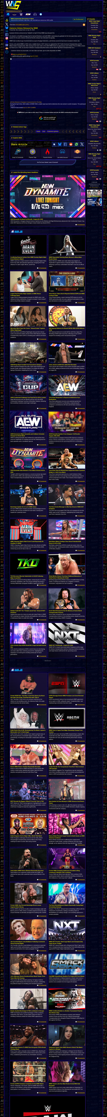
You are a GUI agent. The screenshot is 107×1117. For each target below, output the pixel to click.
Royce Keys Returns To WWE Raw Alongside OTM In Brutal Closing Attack (28, 1048)
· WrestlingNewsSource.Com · (13, 11)
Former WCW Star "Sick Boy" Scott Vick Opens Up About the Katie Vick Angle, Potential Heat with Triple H (27, 696)
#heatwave (94, 54)
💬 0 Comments (80, 224)
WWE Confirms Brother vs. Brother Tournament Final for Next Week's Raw (65, 1011)
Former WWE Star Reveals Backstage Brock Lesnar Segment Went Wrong (25, 906)
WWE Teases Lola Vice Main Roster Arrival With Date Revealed (64, 1084)
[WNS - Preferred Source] (47, 118)
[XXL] (27, 24)
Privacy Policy (95, 187)
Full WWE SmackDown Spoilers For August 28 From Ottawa (66, 976)
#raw (94, 44)
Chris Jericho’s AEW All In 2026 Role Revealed (62, 364)
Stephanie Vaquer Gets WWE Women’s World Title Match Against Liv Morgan (65, 1048)
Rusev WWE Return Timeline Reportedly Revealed (25, 766)
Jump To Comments (17, 157)
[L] (22, 24)
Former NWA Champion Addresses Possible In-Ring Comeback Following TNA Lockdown (64, 871)
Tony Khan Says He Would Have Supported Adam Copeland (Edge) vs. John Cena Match (67, 471)
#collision (94, 79)
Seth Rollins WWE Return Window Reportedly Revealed (26, 870)
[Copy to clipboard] (54, 144)
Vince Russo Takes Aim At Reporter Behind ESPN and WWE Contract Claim (67, 294)
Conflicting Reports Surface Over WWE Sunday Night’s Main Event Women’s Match (28, 258)
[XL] (24, 24)
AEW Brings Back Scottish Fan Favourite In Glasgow (26, 364)
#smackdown (94, 29)
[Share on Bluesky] (59, 144)
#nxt (43, 131)
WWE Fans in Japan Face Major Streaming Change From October (66, 731)
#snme (94, 92)
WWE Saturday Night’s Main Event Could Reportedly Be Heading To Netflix (27, 542)
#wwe (38, 131)
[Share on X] (82, 144)
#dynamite (94, 67)
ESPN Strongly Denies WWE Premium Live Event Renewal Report (66, 696)
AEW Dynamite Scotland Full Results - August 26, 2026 (26, 219)
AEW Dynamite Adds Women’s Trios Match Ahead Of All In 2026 (27, 471)
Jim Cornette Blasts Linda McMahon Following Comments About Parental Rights (27, 942)
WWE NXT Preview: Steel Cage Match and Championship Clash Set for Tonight (66, 942)
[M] (21, 24)
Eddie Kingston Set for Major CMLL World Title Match (26, 836)
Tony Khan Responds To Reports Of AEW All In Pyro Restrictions (64, 398)
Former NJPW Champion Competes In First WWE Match (27, 1083)
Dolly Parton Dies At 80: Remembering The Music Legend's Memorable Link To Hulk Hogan (28, 731)
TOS (90, 187)
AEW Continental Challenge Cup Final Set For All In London (28, 397)
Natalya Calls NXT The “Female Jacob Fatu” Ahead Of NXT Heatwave (27, 611)
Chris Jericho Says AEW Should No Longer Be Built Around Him (28, 646)
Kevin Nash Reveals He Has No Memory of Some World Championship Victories (65, 611)
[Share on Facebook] (65, 144)
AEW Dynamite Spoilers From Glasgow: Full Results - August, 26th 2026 (65, 434)
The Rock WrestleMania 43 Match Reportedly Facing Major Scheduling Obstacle (66, 906)
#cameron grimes (52, 131)
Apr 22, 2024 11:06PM (29, 107)
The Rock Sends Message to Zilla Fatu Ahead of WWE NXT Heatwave (66, 507)
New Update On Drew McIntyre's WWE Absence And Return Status (66, 802)
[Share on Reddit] (70, 144)
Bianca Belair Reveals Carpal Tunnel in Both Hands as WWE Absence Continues (67, 836)
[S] (19, 24)
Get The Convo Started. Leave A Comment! (47, 162)
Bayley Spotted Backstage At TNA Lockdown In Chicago (27, 1011)
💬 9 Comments (41, 950)
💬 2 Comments (41, 339)
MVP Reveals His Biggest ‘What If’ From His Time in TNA (27, 801)
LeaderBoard (77, 157)
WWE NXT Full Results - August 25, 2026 (61, 645)
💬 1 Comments (41, 302)
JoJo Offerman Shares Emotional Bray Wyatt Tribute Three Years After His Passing (27, 977)
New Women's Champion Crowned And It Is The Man (27, 102)
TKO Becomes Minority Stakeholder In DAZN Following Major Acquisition (26, 577)
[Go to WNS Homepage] (14, 5)
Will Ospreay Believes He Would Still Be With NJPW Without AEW (66, 329)
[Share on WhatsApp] (76, 144)
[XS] (17, 24)
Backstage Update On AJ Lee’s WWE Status (23, 507)
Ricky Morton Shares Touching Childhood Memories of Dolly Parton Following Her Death (65, 577)
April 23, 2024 (34, 56)
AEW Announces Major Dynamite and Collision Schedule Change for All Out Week (27, 434)
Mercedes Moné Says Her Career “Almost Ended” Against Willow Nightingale (27, 329)
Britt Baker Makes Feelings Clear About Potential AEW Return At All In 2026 (65, 542)
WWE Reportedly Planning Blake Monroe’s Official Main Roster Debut (65, 258)
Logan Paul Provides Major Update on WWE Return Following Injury (25, 294)
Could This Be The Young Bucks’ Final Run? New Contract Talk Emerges (66, 767)
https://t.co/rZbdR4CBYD (19, 54)
